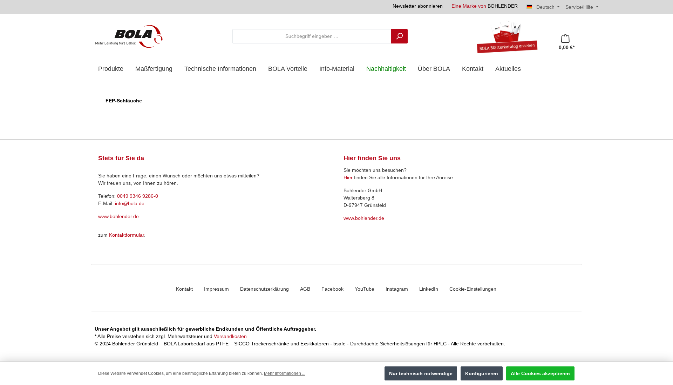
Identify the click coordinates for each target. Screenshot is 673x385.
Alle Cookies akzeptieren (540, 373)
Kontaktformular (126, 235)
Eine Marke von (484, 6)
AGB (305, 289)
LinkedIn (428, 289)
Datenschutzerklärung (264, 289)
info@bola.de (129, 203)
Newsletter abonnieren (418, 6)
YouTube (364, 289)
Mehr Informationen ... (284, 373)
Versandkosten (230, 336)
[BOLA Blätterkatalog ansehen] (504, 36)
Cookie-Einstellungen (472, 289)
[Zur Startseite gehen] (129, 36)
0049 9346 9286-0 (137, 196)
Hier (348, 177)
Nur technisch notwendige (421, 373)
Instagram (397, 289)
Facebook (332, 289)
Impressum (216, 289)
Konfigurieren (481, 373)
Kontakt (184, 289)
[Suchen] (399, 36)
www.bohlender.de (118, 216)
